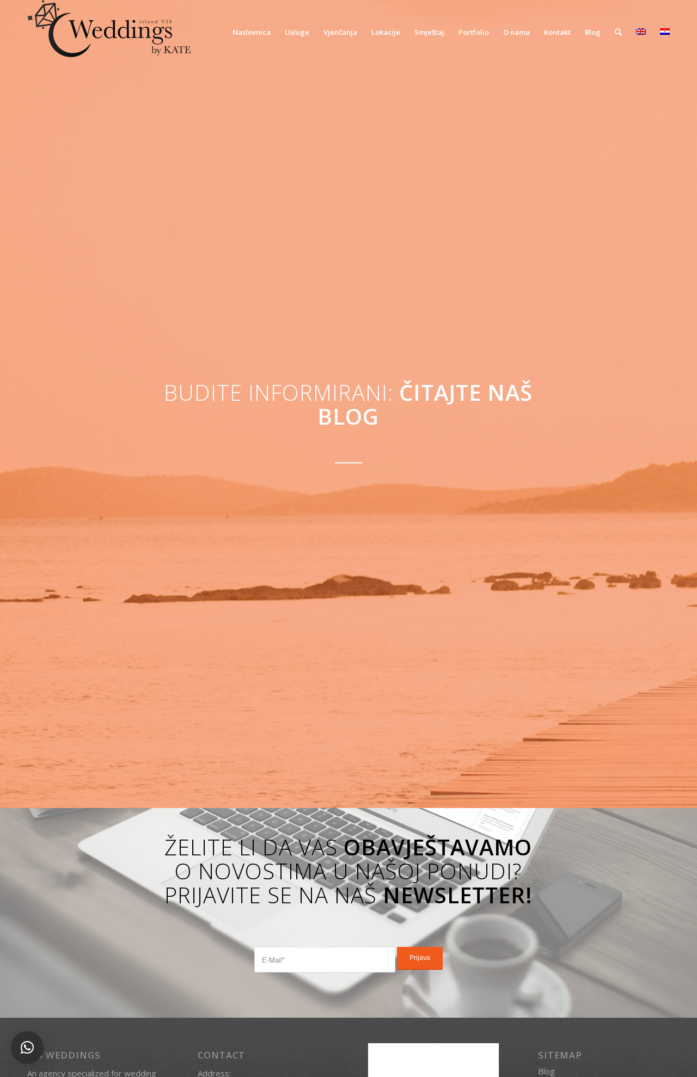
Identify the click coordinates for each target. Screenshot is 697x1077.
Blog (546, 1071)
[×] (27, 1047)
